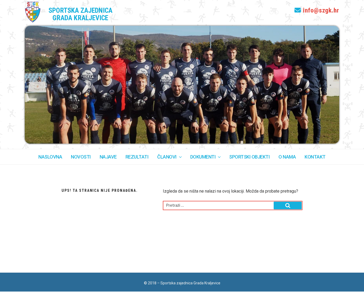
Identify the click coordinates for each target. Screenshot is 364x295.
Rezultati (137, 157)
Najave (108, 157)
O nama (287, 157)
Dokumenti (203, 157)
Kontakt (315, 157)
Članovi (167, 157)
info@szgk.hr (320, 10)
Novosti (81, 157)
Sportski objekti (249, 157)
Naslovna (50, 157)
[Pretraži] (288, 205)
